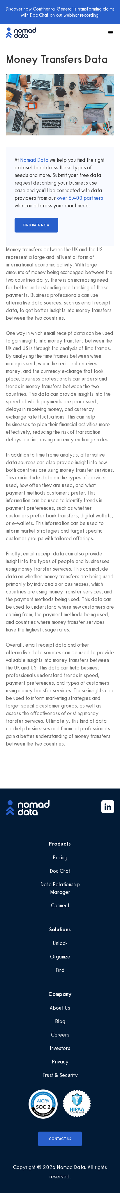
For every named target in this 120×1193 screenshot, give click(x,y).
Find (60, 970)
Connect (60, 905)
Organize (60, 956)
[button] (108, 33)
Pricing (60, 857)
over (62, 198)
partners (92, 198)
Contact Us (60, 1139)
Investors (60, 1048)
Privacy (60, 1061)
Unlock (60, 943)
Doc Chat (60, 871)
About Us (60, 1008)
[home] (24, 32)
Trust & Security (60, 1075)
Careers (60, 1035)
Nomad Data (34, 160)
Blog (60, 1021)
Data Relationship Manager (60, 888)
